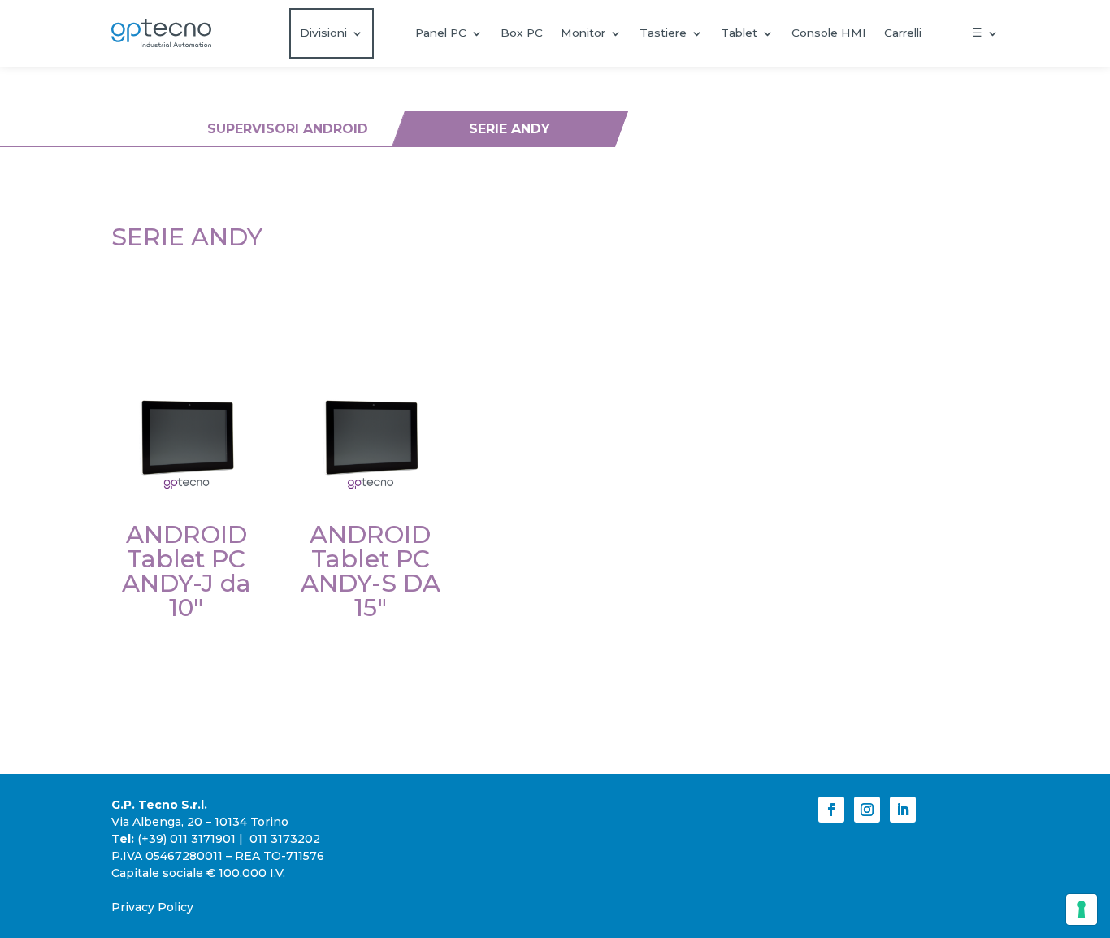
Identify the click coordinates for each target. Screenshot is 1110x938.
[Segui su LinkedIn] (903, 810)
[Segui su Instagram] (867, 810)
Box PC (522, 32)
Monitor (583, 32)
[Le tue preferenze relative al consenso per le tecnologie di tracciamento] (1081, 909)
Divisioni (323, 32)
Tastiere (663, 32)
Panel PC (440, 32)
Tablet (739, 32)
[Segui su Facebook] (831, 810)
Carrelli (902, 32)
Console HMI (828, 32)
